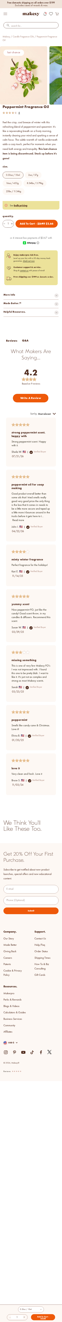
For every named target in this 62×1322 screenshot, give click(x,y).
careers (7, 958)
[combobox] (31, 26)
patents (7, 964)
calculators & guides (14, 1012)
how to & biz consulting (41, 966)
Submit (31, 910)
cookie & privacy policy (12, 973)
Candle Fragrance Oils (23, 36)
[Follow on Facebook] (41, 1052)
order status (41, 951)
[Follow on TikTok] (32, 1052)
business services (12, 1019)
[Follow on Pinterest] (14, 1052)
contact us (24, 271)
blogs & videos (11, 1006)
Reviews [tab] (11, 340)
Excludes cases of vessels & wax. (31, 5)
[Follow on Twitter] (49, 1052)
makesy (6, 36)
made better (10, 945)
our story (8, 938)
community (9, 1025)
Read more (18, 520)
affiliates (7, 1032)
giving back (9, 951)
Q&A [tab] (25, 340)
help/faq (39, 945)
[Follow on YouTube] (23, 1052)
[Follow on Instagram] (5, 1052)
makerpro (8, 993)
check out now (29, 261)
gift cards (39, 975)
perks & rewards (12, 999)
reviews (7, 1071)
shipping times (42, 958)
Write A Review (30, 398)
